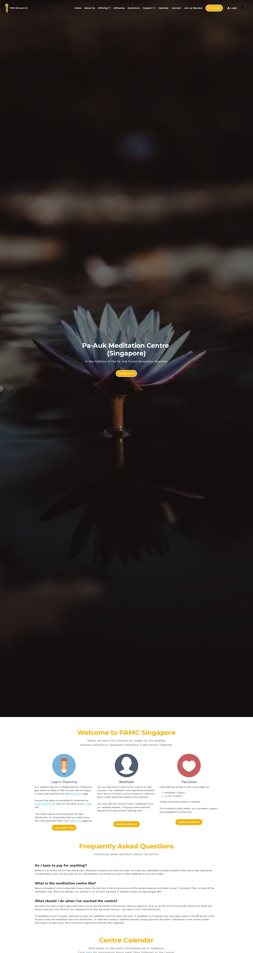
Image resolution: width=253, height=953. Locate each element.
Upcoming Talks (64, 827)
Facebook (214, 8)
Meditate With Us (126, 824)
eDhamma (76, 793)
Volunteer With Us (189, 822)
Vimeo (88, 803)
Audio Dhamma (43, 803)
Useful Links (126, 373)
